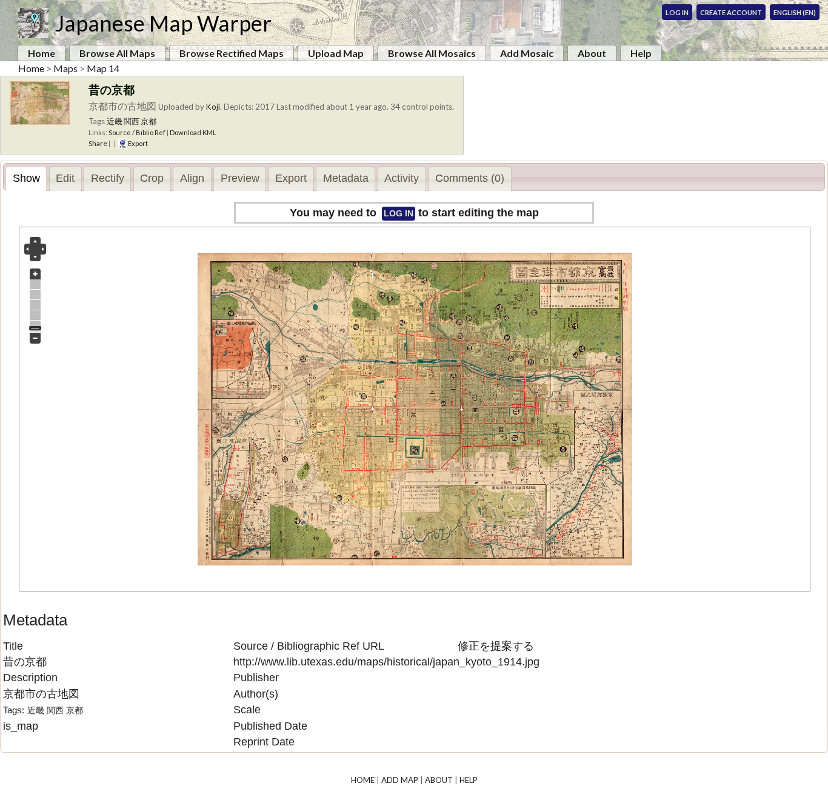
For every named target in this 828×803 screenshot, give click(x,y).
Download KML (193, 132)
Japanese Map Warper (163, 23)
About (592, 53)
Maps (65, 68)
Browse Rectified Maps (231, 53)
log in (398, 213)
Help (641, 53)
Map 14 (103, 68)
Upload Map (336, 53)
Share (97, 143)
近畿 (114, 121)
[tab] (26, 178)
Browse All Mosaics (432, 53)
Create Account (731, 12)
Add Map (399, 780)
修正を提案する (496, 646)
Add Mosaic (526, 53)
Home (41, 53)
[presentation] (26, 179)
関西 (131, 121)
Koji (213, 107)
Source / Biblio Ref (137, 132)
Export (137, 143)
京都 (148, 121)
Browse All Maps (117, 53)
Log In (677, 12)
